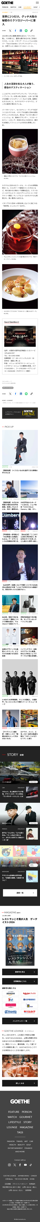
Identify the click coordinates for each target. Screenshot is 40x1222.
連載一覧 (20, 893)
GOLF (35, 7)
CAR (19, 7)
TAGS (20, 1132)
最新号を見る (20, 972)
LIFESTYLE (14, 1122)
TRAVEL (19, 1141)
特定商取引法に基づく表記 (12, 1187)
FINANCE (28, 1148)
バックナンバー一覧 (20, 1021)
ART (26, 1141)
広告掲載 (8, 1184)
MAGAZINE (26, 1127)
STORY (28, 1122)
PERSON (5, 7)
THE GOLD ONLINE (21, 1179)
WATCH (13, 7)
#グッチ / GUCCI (8, 388)
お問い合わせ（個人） (29, 1187)
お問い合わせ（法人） (16, 1190)
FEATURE (13, 1111)
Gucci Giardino (10, 322)
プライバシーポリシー (20, 1184)
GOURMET (27, 7)
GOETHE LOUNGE (9, 1176)
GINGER (34, 1176)
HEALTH (12, 1145)
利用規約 (32, 1184)
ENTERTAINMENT (15, 1148)
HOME (4, 400)
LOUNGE (12, 1127)
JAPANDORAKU (23, 1176)
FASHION (11, 1141)
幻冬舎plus (9, 1179)
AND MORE (20, 1151)
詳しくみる (20, 1083)
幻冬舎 (32, 1179)
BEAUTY (21, 1145)
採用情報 (28, 1190)
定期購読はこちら (20, 981)
